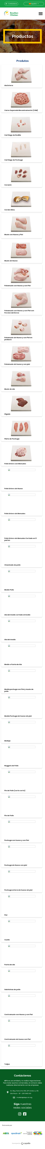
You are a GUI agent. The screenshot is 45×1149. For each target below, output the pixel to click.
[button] (11, 4)
